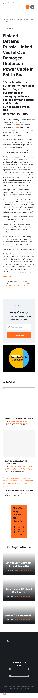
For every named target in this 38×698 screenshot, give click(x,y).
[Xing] (14, 534)
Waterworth (25, 423)
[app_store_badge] (18, 669)
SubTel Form (14, 470)
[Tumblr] (14, 532)
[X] (19, 527)
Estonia (29, 283)
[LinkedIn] (14, 529)
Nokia (23, 494)
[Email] (21, 534)
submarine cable (10, 423)
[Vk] (23, 532)
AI (9, 421)
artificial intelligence (14, 466)
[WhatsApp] (19, 529)
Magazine (25, 466)
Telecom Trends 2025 (25, 470)
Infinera (18, 494)
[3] (19, 641)
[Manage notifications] (4, 693)
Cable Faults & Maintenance (22, 570)
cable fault (14, 283)
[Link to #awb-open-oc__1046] (27, 7)
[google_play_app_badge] (18, 675)
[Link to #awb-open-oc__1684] (32, 7)
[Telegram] (23, 529)
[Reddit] (23, 527)
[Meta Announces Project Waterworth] (19, 389)
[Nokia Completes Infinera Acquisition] (19, 478)
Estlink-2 (22, 283)
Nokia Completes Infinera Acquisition (19, 491)
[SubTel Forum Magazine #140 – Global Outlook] (19, 443)
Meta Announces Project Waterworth (19, 418)
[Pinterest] (19, 532)
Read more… (7, 276)
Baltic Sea (15, 127)
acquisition (11, 494)
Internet (22, 421)
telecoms (18, 423)
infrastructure (14, 421)
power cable (16, 285)
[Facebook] (14, 527)
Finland (8, 285)
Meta (26, 421)
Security (30, 285)
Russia (24, 285)
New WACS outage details (19, 615)
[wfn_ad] (19, 345)
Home (5, 19)
